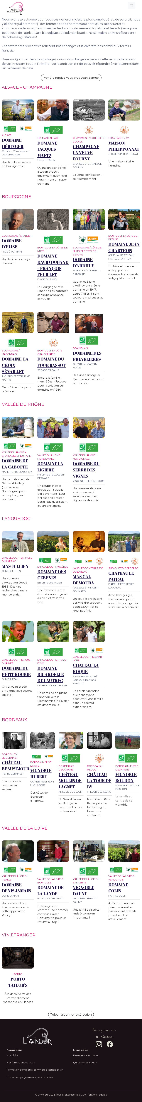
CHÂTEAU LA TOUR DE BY (99, 781)
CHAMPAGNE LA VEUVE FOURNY (86, 153)
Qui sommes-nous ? (85, 1062)
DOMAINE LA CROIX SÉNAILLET (15, 365)
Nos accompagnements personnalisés (30, 1077)
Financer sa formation (86, 1055)
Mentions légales (97, 1094)
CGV (83, 1094)
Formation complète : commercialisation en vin (35, 1069)
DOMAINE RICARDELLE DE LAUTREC (50, 674)
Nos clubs (12, 1055)
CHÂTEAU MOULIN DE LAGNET (70, 781)
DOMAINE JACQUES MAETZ (47, 149)
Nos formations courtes (21, 1062)
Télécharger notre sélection (71, 1014)
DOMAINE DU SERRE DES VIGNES (86, 470)
